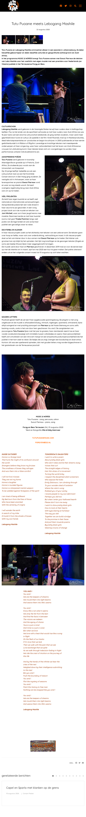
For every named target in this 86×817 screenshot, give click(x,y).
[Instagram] (70, 6)
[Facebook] (61, 6)
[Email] (82, 762)
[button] (53, 776)
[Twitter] (65, 6)
